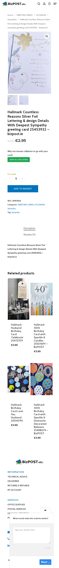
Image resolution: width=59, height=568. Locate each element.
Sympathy (12, 19)
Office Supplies (16, 504)
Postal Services (17, 509)
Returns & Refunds (18, 485)
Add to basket (23, 188)
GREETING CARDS (25, 15)
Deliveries (13, 481)
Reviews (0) (30, 234)
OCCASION (41, 15)
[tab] (29, 228)
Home (10, 15)
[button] (46, 36)
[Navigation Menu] (55, 3)
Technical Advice (17, 476)
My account (14, 490)
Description (29, 228)
